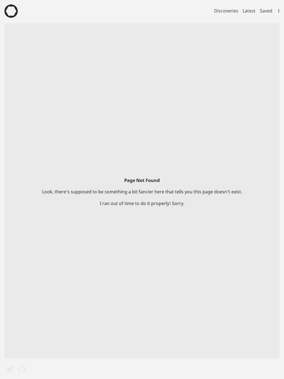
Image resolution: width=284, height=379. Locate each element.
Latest (249, 11)
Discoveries (226, 11)
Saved (266, 11)
